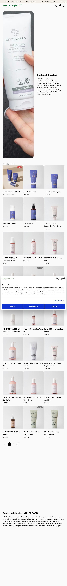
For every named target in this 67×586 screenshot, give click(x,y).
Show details (58, 300)
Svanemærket (50, 526)
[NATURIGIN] (12, 5)
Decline (12, 306)
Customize (32, 306)
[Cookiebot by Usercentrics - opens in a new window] (57, 278)
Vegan (59, 526)
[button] (56, 6)
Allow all (54, 306)
